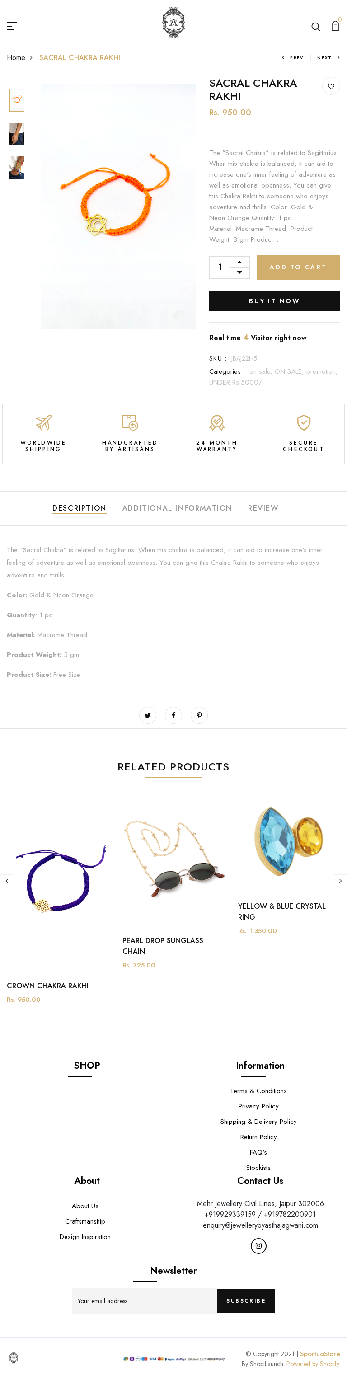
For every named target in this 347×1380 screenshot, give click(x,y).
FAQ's (258, 1152)
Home (16, 57)
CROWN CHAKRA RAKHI (48, 986)
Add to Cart (298, 267)
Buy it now (274, 300)
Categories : (227, 371)
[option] (17, 101)
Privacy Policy (259, 1106)
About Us (85, 1206)
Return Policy (258, 1137)
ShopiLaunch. (267, 1363)
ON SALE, (290, 371)
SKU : (218, 358)
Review (263, 508)
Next (324, 58)
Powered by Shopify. (312, 1363)
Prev (297, 58)
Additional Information (177, 508)
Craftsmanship (85, 1221)
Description (79, 508)
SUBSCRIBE (246, 1301)
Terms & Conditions (258, 1091)
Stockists (258, 1168)
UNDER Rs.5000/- (236, 382)
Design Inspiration (85, 1237)
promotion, (322, 371)
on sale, (262, 371)
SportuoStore (320, 1354)
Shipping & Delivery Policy (258, 1122)
